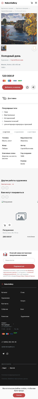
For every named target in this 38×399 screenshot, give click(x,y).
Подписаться (19, 266)
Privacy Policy (20, 276)
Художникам (25, 316)
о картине (6, 132)
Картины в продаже (22, 8)
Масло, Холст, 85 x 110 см (10, 233)
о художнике (19, 132)
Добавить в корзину (12, 87)
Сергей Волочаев (6, 11)
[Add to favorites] (9, 225)
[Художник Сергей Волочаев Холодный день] (19, 28)
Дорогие (5, 156)
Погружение (8, 230)
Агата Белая (31, 236)
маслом (5, 158)
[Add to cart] (5, 225)
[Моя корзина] (32, 3)
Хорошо (19, 395)
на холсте (12, 156)
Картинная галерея (7, 8)
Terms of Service (30, 276)
